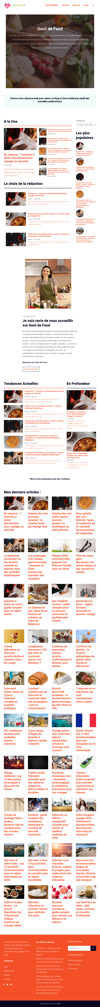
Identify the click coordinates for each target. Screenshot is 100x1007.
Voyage (65, 5)
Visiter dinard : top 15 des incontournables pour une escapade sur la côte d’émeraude (86, 740)
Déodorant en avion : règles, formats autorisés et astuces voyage (85, 607)
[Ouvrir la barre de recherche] (93, 5)
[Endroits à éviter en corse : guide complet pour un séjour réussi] (14, 596)
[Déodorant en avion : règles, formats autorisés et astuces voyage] (86, 596)
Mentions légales (75, 960)
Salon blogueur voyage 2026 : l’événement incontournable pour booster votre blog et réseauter (85, 824)
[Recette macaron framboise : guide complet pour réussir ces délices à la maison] (62, 897)
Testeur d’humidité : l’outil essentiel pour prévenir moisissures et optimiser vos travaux (85, 782)
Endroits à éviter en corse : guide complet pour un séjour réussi (14, 607)
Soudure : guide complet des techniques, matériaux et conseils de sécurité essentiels (37, 824)
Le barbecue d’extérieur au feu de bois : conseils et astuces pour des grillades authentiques (59, 160)
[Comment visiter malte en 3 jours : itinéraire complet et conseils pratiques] (14, 683)
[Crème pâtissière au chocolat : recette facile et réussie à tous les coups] (14, 641)
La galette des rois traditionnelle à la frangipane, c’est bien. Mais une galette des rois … (77, 465)
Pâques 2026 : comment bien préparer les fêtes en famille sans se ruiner (61, 562)
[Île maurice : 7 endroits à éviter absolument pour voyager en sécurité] (14, 508)
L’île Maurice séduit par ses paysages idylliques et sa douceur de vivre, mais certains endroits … (19, 172)
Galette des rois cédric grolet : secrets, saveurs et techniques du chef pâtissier (59, 140)
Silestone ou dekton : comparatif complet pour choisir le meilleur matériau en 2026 (60, 826)
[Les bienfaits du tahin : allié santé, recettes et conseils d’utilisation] (86, 897)
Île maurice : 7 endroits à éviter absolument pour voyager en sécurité (19, 158)
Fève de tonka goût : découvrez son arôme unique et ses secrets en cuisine (86, 564)
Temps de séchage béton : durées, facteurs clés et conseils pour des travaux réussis (14, 824)
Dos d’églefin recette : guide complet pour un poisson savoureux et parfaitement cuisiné (61, 610)
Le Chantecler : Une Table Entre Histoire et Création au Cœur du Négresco (37, 616)
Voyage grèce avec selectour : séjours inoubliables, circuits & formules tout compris (62, 740)
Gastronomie (51, 5)
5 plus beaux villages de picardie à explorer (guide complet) (37, 737)
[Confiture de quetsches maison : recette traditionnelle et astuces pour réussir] (62, 641)
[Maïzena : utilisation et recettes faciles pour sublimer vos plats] (38, 897)
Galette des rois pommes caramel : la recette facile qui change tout (59, 130)
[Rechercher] (93, 948)
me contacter (31, 369)
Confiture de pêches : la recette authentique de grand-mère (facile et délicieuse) (85, 656)
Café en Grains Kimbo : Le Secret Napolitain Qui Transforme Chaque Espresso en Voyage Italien (13, 914)
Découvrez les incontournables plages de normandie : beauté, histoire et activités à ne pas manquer (86, 870)
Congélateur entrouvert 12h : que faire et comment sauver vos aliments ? (38, 654)
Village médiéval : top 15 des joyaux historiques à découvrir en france (12, 781)
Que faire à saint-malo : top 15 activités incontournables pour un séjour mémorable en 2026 (14, 870)
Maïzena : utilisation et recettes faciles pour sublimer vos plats (38, 909)
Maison (76, 5)
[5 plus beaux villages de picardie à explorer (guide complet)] (38, 725)
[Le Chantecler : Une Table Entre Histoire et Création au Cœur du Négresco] (38, 602)
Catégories (80, 121)
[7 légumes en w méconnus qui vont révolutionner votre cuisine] (86, 683)
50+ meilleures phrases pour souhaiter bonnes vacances (13, 737)
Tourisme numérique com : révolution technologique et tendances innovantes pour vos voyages (62, 782)
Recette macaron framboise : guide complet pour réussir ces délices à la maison (62, 912)
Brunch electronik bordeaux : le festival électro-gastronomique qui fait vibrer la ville (62, 698)
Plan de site (72, 968)
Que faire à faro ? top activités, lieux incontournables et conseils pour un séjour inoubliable (38, 870)
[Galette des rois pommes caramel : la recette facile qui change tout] (38, 508)
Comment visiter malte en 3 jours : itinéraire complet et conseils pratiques (13, 698)
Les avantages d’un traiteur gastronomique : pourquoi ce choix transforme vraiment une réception (58, 171)
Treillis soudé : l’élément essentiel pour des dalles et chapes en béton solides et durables (38, 782)
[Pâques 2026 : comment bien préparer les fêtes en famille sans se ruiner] (62, 550)
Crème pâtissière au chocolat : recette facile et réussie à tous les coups (14, 654)
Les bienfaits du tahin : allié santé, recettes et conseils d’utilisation (86, 909)
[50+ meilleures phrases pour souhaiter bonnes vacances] (14, 725)
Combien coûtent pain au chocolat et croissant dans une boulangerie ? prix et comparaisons (38, 698)
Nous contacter (74, 964)
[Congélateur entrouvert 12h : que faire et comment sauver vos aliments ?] (38, 641)
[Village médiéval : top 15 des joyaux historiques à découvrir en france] (14, 767)
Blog (86, 5)
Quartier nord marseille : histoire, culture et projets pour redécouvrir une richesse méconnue (62, 870)
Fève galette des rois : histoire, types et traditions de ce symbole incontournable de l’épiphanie (59, 150)
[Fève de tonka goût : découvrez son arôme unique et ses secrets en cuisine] (86, 550)
